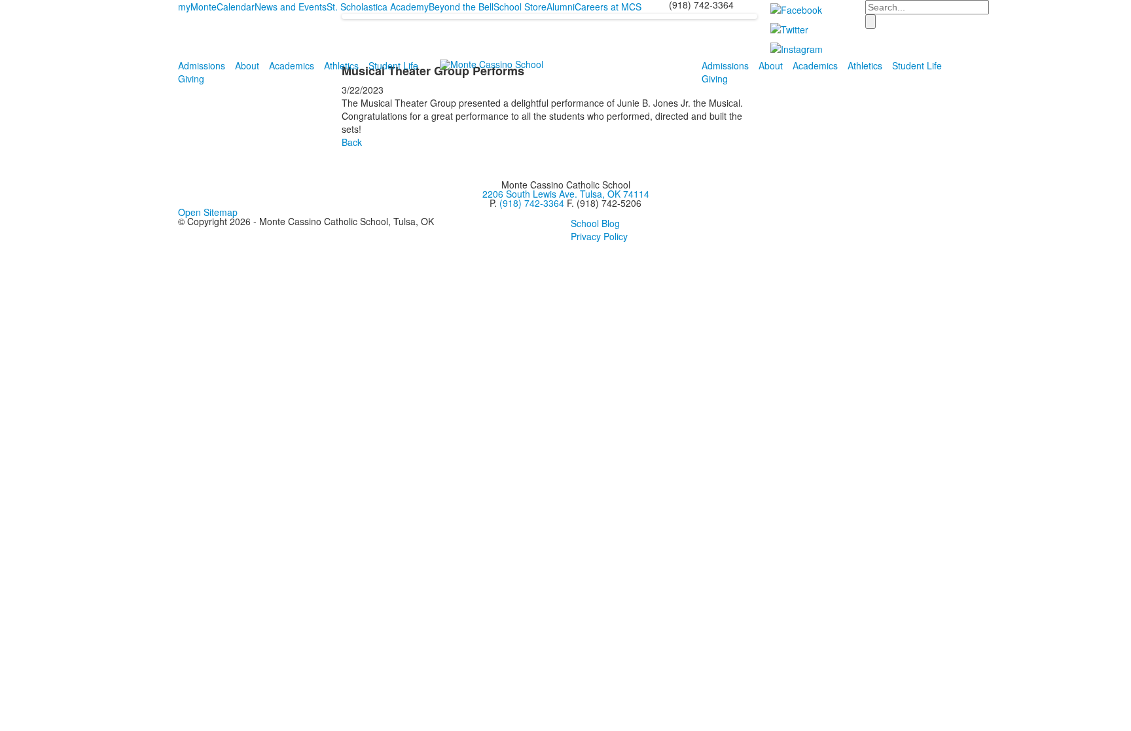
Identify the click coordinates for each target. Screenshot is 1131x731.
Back (352, 142)
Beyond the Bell (461, 6)
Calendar (236, 6)
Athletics (341, 65)
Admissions (201, 65)
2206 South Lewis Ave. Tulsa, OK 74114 (565, 193)
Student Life (393, 65)
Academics (291, 65)
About (247, 65)
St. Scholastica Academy (378, 6)
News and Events (291, 6)
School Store (520, 6)
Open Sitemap (208, 212)
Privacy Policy (599, 236)
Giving (191, 78)
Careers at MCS (608, 6)
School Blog (595, 223)
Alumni (561, 6)
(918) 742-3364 (531, 202)
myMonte (197, 6)
